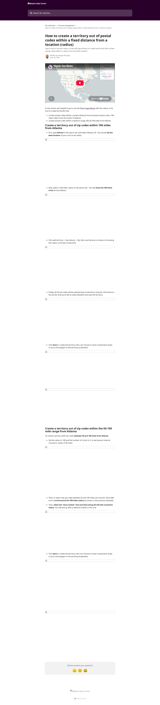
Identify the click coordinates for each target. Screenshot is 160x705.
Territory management (66, 25)
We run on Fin (81, 699)
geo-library (90, 108)
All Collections (50, 25)
